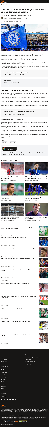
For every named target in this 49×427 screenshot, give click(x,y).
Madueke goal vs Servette (9, 84)
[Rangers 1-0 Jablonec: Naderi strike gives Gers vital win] (43, 241)
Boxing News (3, 384)
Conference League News (15, 4)
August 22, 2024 (20, 74)
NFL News (3, 381)
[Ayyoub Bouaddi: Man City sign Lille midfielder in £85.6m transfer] (12, 209)
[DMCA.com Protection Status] (23, 421)
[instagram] (7, 399)
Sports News (28, 359)
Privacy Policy (4, 359)
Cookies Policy (4, 361)
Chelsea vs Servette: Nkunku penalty (11, 82)
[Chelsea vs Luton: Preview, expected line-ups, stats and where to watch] (36, 189)
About (2, 354)
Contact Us (3, 357)
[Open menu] (47, 1)
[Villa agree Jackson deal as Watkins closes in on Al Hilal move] (12, 168)
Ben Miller (5, 18)
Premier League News (5, 374)
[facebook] (1, 399)
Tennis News (3, 393)
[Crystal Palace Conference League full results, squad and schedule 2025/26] (43, 262)
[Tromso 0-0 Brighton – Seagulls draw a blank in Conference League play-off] (43, 252)
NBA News (3, 379)
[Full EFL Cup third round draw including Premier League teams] (43, 313)
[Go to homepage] (4, 1)
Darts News (3, 386)
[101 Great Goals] (24, 406)
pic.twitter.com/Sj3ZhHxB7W (27, 111)
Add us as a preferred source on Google (12, 21)
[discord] (16, 399)
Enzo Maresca (13, 142)
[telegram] (13, 399)
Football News (6, 4)
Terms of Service (4, 366)
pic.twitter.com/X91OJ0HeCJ (21, 72)
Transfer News (28, 354)
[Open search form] (44, 1)
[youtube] (10, 399)
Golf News (3, 388)
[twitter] (4, 399)
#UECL (13, 72)
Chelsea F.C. (5, 142)
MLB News (3, 391)
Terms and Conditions (5, 363)
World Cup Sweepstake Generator (32, 357)
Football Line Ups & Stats (30, 361)
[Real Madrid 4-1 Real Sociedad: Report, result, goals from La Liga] (43, 325)
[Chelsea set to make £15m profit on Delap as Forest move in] (36, 209)
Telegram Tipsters (29, 363)
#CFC (9, 72)
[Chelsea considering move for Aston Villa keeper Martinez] (12, 189)
